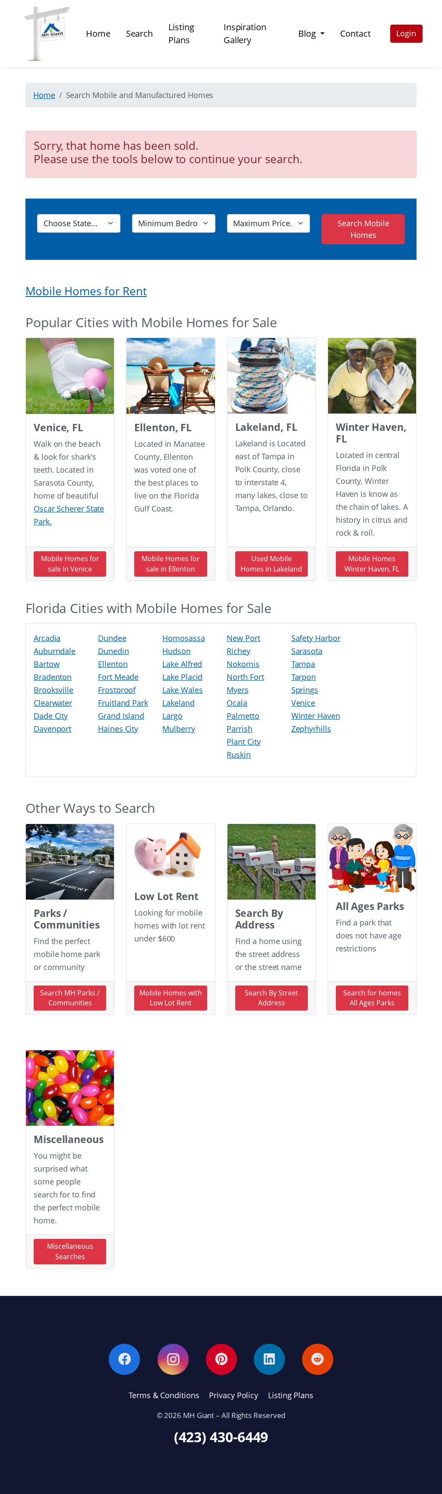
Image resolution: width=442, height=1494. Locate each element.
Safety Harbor (316, 638)
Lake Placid (182, 677)
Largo (172, 716)
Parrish (239, 728)
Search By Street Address (271, 998)
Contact (355, 33)
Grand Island (121, 716)
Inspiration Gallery (245, 33)
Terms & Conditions (164, 1395)
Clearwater (53, 703)
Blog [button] (308, 33)
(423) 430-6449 (221, 1437)
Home (98, 33)
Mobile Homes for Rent (86, 291)
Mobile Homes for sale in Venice (70, 564)
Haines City (118, 728)
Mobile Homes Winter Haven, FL (371, 564)
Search (139, 33)
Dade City (51, 716)
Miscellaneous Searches (70, 1251)
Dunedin (113, 651)
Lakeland (178, 703)
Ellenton (112, 664)
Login (406, 33)
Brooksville (53, 690)
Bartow (46, 664)
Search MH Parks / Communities (70, 998)
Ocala (237, 703)
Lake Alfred (182, 664)
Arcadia (47, 638)
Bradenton (53, 677)
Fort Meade (118, 677)
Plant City (243, 741)
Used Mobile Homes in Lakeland (271, 564)
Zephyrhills (311, 728)
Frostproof (117, 690)
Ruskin (238, 754)
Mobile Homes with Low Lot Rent (170, 998)
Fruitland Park (123, 703)
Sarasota (306, 651)
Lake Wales (182, 690)
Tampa (303, 664)
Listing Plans (181, 33)
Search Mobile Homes (363, 229)
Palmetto (243, 716)
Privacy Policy (233, 1395)
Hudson (176, 651)
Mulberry (178, 728)
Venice (303, 703)
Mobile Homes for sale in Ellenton (171, 564)
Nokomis (243, 664)
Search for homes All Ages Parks (372, 998)
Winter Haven (315, 716)
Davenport (52, 728)
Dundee (112, 638)
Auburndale (55, 651)
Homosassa (183, 638)
